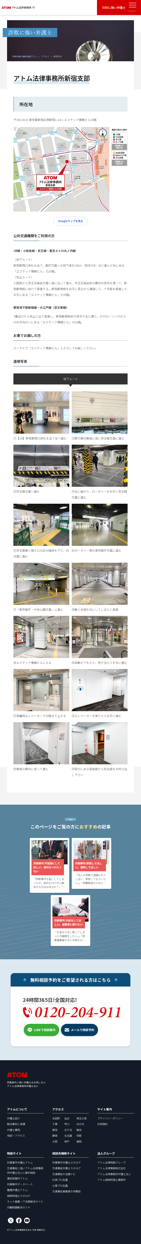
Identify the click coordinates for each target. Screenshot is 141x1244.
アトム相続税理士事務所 (111, 1180)
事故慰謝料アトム (17, 1178)
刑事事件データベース (20, 1184)
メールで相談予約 (82, 1030)
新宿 (54, 1130)
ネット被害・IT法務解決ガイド (25, 1201)
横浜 (79, 1130)
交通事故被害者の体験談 (66, 1191)
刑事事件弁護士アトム (20, 1162)
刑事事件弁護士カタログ (66, 1162)
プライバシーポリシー (110, 1118)
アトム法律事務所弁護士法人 (114, 1174)
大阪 (54, 1141)
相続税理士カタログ (18, 1196)
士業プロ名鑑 (60, 1185)
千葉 (54, 1124)
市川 (66, 1124)
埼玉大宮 (81, 1118)
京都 (79, 1135)
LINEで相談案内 (44, 1030)
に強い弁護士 (114, 7)
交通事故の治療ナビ (63, 1174)
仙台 (66, 1118)
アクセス (45, 56)
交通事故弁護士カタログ (66, 1168)
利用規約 (102, 1124)
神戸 (66, 1141)
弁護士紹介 (13, 1118)
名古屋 (68, 1135)
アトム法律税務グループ (111, 1162)
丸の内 (80, 1124)
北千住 (68, 1130)
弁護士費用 (13, 1130)
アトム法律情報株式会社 (111, 1168)
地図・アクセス (16, 1135)
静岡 (54, 1135)
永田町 (56, 1118)
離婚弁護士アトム (17, 1190)
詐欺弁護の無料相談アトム (24, 56)
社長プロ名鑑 (60, 1180)
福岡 (79, 1141)
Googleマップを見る (70, 221)
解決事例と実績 (16, 1124)
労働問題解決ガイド (18, 1207)
